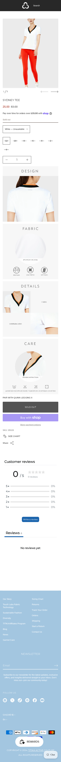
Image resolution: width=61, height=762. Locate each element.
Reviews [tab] (14, 533)
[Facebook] (34, 700)
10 (15, 141)
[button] (37, 5)
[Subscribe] (56, 666)
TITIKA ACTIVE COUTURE (41, 750)
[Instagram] (5, 700)
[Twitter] (12, 700)
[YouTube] (42, 700)
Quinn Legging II (22, 397)
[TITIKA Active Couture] (25, 5)
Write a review (30, 519)
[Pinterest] (27, 700)
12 (6, 141)
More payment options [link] (30, 425)
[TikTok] (20, 700)
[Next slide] (54, 91)
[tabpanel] (30, 562)
